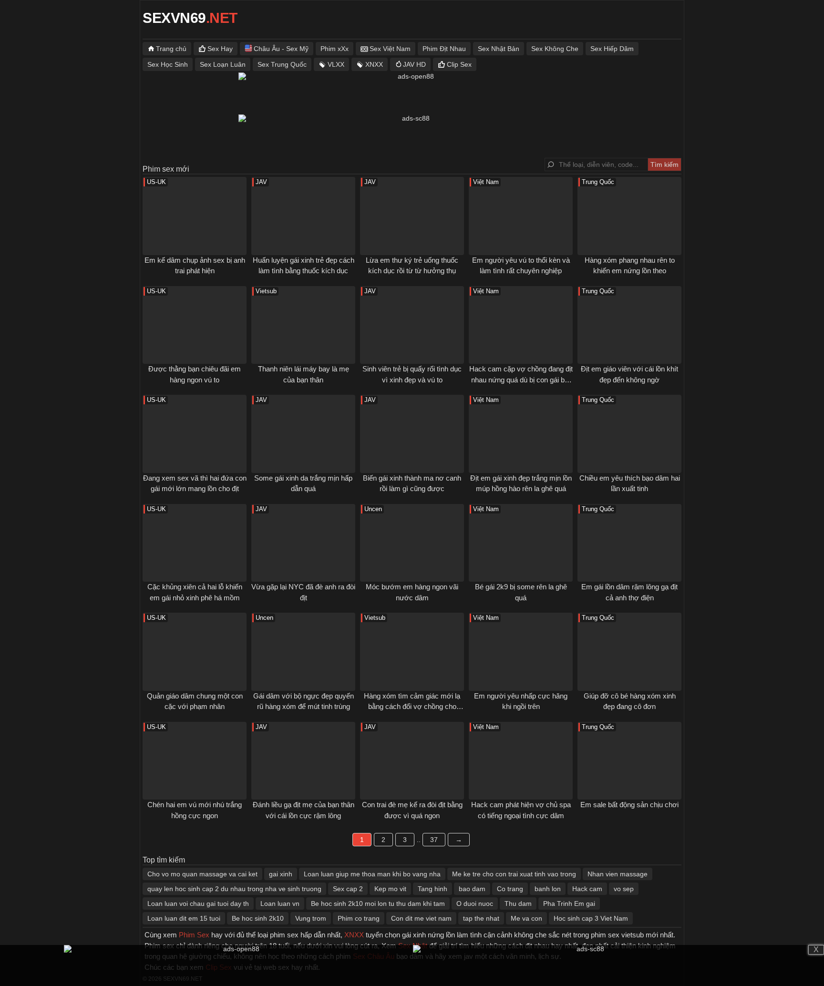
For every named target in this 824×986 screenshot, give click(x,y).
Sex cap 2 (348, 889)
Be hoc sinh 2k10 (258, 918)
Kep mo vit (390, 889)
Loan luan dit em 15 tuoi (183, 918)
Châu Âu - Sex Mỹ (281, 48)
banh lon (548, 889)
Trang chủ (171, 48)
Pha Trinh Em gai (569, 903)
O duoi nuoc (474, 903)
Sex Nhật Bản (498, 48)
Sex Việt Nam (390, 48)
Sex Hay (220, 48)
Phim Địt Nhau (444, 48)
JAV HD (414, 64)
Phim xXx (334, 48)
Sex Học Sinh (167, 64)
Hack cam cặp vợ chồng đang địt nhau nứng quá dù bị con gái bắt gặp (521, 379)
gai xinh (280, 874)
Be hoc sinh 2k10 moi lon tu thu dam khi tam (378, 903)
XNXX (374, 64)
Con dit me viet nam (421, 918)
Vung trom (310, 918)
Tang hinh (432, 889)
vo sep (624, 889)
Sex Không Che (554, 48)
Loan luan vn (279, 903)
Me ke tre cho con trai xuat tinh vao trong (514, 874)
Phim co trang (359, 918)
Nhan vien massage (617, 874)
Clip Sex (459, 64)
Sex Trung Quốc (282, 64)
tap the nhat (481, 918)
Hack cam (587, 889)
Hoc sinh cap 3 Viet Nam (591, 918)
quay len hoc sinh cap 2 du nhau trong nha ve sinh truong (234, 889)
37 (434, 839)
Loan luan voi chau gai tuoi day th (198, 903)
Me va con (526, 918)
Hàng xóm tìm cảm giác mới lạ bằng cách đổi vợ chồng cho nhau (412, 706)
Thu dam (518, 903)
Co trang (510, 889)
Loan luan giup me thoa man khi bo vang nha (372, 874)
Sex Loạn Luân (223, 64)
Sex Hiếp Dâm (612, 48)
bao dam (472, 889)
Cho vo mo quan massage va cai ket (202, 874)
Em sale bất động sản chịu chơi (629, 805)
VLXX (336, 64)
